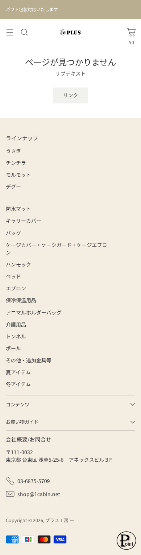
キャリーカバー (23, 220)
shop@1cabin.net (38, 494)
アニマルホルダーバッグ (33, 312)
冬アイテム (18, 384)
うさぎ (13, 150)
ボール (13, 348)
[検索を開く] (24, 32)
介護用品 (16, 324)
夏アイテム (18, 372)
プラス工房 (57, 520)
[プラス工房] (70, 32)
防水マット (18, 208)
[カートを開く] (131, 32)
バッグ (13, 232)
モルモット (18, 174)
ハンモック (18, 264)
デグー (13, 186)
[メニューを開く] (9, 32)
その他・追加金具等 (28, 360)
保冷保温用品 (21, 300)
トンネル (16, 336)
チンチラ (16, 162)
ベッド (13, 276)
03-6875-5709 (33, 480)
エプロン (16, 288)
